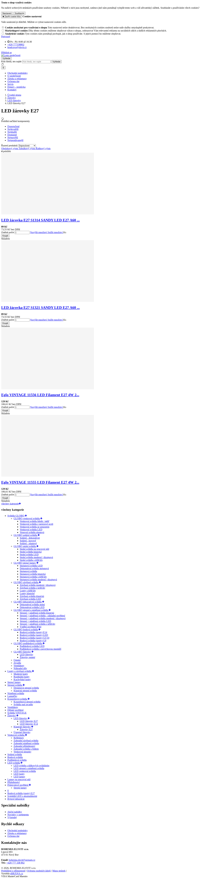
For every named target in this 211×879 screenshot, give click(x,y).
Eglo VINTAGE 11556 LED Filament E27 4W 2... (40, 395)
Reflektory (19, 737)
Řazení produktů (9, 145)
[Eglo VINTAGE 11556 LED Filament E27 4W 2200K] (47, 388)
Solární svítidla (14, 754)
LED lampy (19, 776)
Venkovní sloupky (22, 751)
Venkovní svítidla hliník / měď (34, 521)
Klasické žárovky (22, 726)
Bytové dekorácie (16, 799)
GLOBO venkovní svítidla (27, 518)
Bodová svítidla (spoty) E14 (33, 632)
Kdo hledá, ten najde (11, 61)
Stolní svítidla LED (29, 554)
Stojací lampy (14, 682)
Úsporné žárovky (22, 732)
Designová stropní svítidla (26, 688)
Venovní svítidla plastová (32, 532)
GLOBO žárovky (23, 651)
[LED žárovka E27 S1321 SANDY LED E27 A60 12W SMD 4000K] (47, 301)
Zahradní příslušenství (24, 746)
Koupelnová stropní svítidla (27, 701)
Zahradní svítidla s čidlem (26, 749)
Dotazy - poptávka (16, 87)
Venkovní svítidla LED (31, 529)
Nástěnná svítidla (15, 693)
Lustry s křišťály (28, 590)
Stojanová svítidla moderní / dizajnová (38, 579)
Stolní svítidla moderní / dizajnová (36, 557)
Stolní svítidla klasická (31, 551)
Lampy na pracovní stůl (18, 779)
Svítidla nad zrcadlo (23, 704)
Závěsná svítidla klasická (32, 596)
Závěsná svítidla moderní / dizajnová (37, 585)
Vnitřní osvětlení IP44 (30, 626)
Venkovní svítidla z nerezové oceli (36, 524)
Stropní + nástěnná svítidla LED (35, 621)
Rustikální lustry (22, 676)
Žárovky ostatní (27, 657)
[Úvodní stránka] (10, 55)
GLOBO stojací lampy (25, 563)
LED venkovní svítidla (25, 771)
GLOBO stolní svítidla (25, 546)
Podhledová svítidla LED (32, 646)
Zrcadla (17, 663)
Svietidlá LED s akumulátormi (22, 796)
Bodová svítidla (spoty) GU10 (34, 638)
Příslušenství (13, 782)
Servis (10, 84)
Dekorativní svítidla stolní (32, 604)
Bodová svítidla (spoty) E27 (21, 793)
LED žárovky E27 (29, 721)
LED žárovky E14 (29, 724)
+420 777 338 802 (15, 862)
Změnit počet (7, 232)
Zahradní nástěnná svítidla (26, 743)
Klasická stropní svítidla (25, 690)
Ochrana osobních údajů (39, 870)
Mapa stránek (58, 870)
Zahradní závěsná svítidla (26, 740)
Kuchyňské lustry (22, 679)
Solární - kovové (28, 540)
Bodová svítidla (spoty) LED (34, 635)
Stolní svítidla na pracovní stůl (34, 549)
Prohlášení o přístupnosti (13, 870)
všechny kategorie (10, 503)
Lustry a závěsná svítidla (19, 671)
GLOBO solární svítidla (26, 535)
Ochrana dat (13, 81)
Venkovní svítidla (16, 735)
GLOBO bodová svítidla (26, 629)
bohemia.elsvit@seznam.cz (22, 860)
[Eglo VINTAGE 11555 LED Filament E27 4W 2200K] (47, 475)
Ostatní (17, 660)
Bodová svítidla (15, 757)
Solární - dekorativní (30, 538)
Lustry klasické (27, 593)
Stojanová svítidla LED (31, 565)
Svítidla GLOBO (16, 515)
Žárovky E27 (26, 729)
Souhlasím (19, 13)
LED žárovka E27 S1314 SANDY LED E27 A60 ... (40, 220)
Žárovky (11, 715)
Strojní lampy (20, 787)
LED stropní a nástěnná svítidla (29, 768)
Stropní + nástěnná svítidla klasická (37, 613)
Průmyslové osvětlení (18, 785)
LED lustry (19, 774)
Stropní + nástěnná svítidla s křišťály (37, 624)
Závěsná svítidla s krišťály (32, 588)
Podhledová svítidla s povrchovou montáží (40, 649)
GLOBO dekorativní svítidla (28, 601)
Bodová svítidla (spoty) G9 (33, 640)
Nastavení (7, 13)
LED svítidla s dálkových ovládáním (31, 765)
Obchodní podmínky (17, 73)
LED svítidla (14, 762)
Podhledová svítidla (17, 760)
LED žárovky (26, 654)
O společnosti (14, 75)
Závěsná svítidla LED (30, 599)
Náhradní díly (20, 668)
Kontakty (12, 89)
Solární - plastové (28, 543)
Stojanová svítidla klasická (33, 574)
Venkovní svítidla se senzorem (34, 526)
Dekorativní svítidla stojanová (34, 568)
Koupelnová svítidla (17, 699)
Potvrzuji (5, 36)
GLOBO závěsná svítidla (26, 582)
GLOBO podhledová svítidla (28, 643)
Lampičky (12, 696)
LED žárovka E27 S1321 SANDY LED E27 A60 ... (40, 308)
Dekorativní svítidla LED (32, 607)
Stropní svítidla (15, 685)
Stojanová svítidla (28, 571)
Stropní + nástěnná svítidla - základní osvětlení (42, 615)
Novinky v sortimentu (18, 814)
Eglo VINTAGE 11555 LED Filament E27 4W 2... (40, 482)
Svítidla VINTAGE (17, 712)
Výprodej (12, 817)
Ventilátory (19, 665)
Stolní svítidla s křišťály (31, 560)
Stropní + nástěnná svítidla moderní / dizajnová (42, 618)
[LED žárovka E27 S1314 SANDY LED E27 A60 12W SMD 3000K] (47, 213)
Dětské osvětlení (15, 710)
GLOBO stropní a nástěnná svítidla (31, 610)
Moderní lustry (21, 674)
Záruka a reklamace (17, 78)
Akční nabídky (14, 812)
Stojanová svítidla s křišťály (33, 576)
